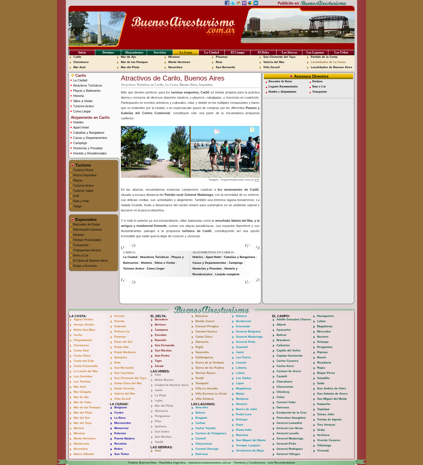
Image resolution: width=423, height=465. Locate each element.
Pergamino (162, 416)
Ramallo (160, 340)
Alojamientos (134, 52)
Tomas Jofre (325, 414)
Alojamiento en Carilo (90, 117)
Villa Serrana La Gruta (211, 393)
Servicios (160, 52)
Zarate (159, 366)
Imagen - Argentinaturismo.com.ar (231, 179)
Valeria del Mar (273, 62)
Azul (158, 374)
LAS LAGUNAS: (203, 404)
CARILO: (129, 252)
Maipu (240, 393)
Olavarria (161, 410)
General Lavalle (288, 433)
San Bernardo (225, 67)
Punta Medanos (125, 352)
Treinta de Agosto (329, 419)
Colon (281, 397)
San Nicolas (163, 350)
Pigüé (199, 347)
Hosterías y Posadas (88, 148)
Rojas (321, 367)
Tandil (159, 441)
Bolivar (200, 412)
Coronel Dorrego (206, 448)
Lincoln (241, 362)
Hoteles (78, 122)
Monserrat (121, 428)
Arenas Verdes (84, 324)
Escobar (161, 334)
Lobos (240, 372)
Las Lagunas (315, 52)
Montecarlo (81, 443)
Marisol (79, 428)
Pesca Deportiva (84, 175)
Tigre (158, 360)
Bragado (201, 417)
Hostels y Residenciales (90, 153)
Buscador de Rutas (86, 224)
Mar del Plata (130, 67)
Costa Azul (81, 350)
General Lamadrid (289, 422)
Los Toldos (243, 378)
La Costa (186, 52)
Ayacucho (284, 329)
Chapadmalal (83, 340)
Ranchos (242, 435)
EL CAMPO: (281, 316)
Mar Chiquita (82, 391)
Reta (219, 62)
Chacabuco (284, 381)
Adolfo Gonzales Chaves (294, 319)
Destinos (108, 52)
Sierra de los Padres (209, 367)
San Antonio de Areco (332, 393)
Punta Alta (121, 347)
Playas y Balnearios (87, 90)
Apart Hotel (81, 127)
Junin (159, 390)
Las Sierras (289, 52)
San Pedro (162, 355)
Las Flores (243, 357)
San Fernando (164, 345)
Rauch (321, 357)
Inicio (82, 52)
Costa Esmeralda (86, 366)
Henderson (243, 321)
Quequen (120, 357)
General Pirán (286, 443)
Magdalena (243, 388)
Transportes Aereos (87, 250)
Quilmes (161, 426)
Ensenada (243, 326)
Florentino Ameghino (291, 417)
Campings (80, 143)
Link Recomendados (281, 462)
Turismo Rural (83, 170)
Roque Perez (326, 372)
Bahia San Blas (84, 329)
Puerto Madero (124, 438)
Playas (78, 180)
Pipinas (322, 352)
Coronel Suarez (206, 331)
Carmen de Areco (289, 371)
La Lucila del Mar (86, 371)
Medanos (242, 398)
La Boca (120, 417)
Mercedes (324, 331)
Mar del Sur (82, 417)
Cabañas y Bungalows (88, 132)
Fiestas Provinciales (87, 240)
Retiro (118, 448)
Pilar (158, 421)
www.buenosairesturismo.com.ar (209, 462)
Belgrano (120, 407)
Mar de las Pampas (134, 62)
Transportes (319, 91)
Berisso (160, 324)
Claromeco (81, 62)
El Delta (263, 52)
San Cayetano (124, 372)
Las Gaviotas (83, 376)
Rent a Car (80, 255)
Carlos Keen (285, 366)
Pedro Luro (243, 414)
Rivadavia (324, 362)
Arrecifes (201, 407)
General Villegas (288, 454)
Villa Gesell (271, 67)
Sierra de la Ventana (209, 362)
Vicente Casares (328, 440)
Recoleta (120, 443)
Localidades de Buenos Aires (331, 67)
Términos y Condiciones (249, 462)
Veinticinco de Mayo (250, 450)
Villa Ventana (204, 398)
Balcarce (201, 315)
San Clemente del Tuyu (279, 56)
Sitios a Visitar (83, 101)
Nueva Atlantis (84, 454)
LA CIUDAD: (119, 404)
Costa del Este (84, 360)
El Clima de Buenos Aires (90, 260)
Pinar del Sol (123, 341)
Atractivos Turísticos (87, 85)
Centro (118, 412)
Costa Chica (82, 355)
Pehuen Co (121, 331)
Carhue (200, 422)
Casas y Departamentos (90, 137)
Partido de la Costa (324, 56)
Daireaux (201, 454)
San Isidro (162, 431)
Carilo (77, 56)
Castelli (200, 438)
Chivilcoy (283, 391)
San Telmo (121, 454)
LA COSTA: (78, 316)
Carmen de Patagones (210, 433)
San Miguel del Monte (251, 440)
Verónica (323, 435)
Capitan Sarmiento (289, 355)
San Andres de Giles (331, 388)
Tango (77, 206)
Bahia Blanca (164, 379)
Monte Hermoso (179, 62)
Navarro (241, 403)
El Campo (238, 52)
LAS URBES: (160, 371)
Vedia (321, 429)
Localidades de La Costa (328, 62)
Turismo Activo (83, 106)
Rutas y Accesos (85, 265)
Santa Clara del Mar (128, 383)
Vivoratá (323, 450)
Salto (320, 383)
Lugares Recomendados (283, 86)
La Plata (160, 395)
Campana (161, 329)
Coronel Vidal (286, 402)
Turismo (82, 165)
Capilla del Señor (289, 350)
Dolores (241, 315)
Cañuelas (283, 345)
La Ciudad (211, 52)
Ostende (120, 326)
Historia (78, 95)
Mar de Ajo (128, 56)
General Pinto (245, 341)
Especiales (85, 219)
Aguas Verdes (83, 319)
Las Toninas (82, 381)
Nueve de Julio (246, 409)
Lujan (159, 400)
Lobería (241, 367)
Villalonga (324, 445)
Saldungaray (204, 357)
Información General (87, 229)
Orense (119, 315)
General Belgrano (248, 331)
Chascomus (203, 443)
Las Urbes (341, 52)
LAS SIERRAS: (161, 447)
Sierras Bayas (205, 372)
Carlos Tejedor (205, 428)
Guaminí (242, 347)
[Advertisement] (190, 292)
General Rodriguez (290, 448)
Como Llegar (82, 111)
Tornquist (201, 383)
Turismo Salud (83, 190)
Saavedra (202, 352)
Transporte (81, 245)
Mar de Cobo (82, 402)
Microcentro (122, 422)
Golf (76, 196)
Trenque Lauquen (248, 445)
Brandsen (283, 340)
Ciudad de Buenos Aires (172, 384)
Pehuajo (241, 419)
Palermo (120, 433)
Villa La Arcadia (206, 388)
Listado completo (227, 274)
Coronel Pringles (207, 326)
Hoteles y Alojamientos (282, 91)
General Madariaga (249, 336)
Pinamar (222, 56)
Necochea (175, 67)
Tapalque (323, 409)
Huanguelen (325, 315)
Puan (239, 424)
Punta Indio (244, 429)
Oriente (119, 321)
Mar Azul (79, 67)
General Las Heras (290, 428)
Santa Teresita (124, 388)
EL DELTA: (158, 316)
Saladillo (323, 378)
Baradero (161, 319)
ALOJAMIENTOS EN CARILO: (213, 252)
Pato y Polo (81, 201)
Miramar (174, 56)
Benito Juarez (205, 321)
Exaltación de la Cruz (291, 412)
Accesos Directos (311, 76)
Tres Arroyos (326, 424)
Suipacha (323, 403)
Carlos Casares (287, 360)
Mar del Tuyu (83, 422)
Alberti (281, 324)
